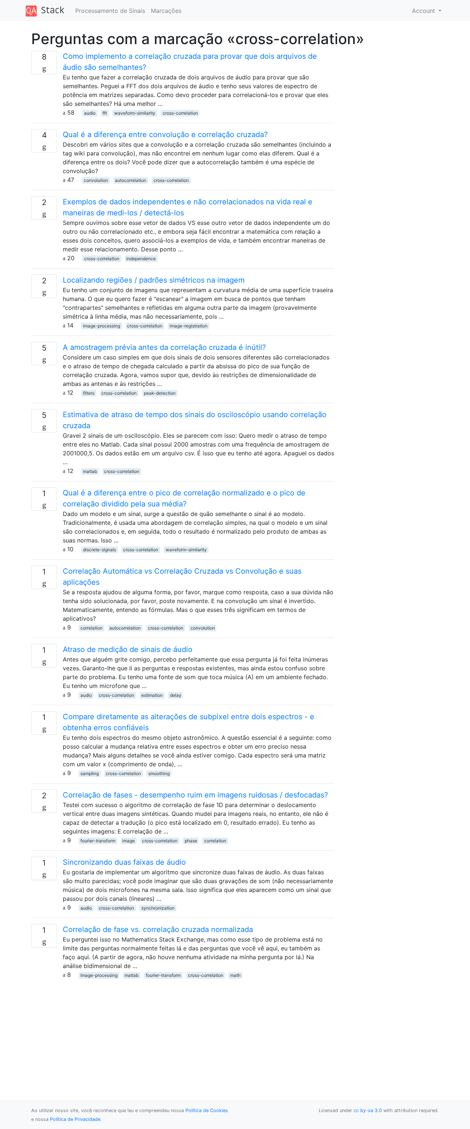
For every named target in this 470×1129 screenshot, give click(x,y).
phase (191, 840)
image (128, 840)
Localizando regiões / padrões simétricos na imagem (154, 280)
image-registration (188, 326)
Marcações (166, 10)
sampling (89, 773)
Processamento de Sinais (110, 10)
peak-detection (160, 393)
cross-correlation (180, 113)
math (235, 975)
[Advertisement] (182, 1030)
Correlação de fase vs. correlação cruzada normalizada (158, 929)
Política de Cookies (206, 1110)
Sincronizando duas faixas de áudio (124, 862)
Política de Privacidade (75, 1119)
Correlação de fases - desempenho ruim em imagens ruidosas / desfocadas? (195, 795)
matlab (90, 471)
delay (175, 695)
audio (89, 113)
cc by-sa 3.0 (368, 1110)
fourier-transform (97, 840)
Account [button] (424, 10)
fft (104, 113)
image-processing (101, 326)
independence (141, 258)
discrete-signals (99, 549)
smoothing (159, 773)
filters (88, 393)
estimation (152, 695)
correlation (91, 628)
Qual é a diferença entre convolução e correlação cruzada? (165, 134)
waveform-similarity (134, 113)
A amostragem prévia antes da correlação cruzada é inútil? (164, 347)
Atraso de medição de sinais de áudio (127, 649)
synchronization (157, 908)
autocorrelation (130, 180)
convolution (96, 180)
